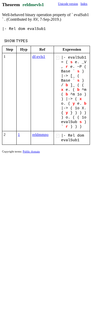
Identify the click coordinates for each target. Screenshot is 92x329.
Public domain (31, 151)
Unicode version (68, 4)
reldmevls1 (33, 4)
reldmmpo (40, 135)
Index (83, 4)
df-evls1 (38, 56)
